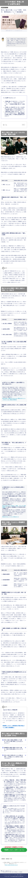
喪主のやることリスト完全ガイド (10, 516)
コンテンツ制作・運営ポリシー (19, 874)
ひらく (23, 124)
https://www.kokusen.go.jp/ (11, 864)
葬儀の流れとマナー (4, 7)
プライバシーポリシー (7, 874)
